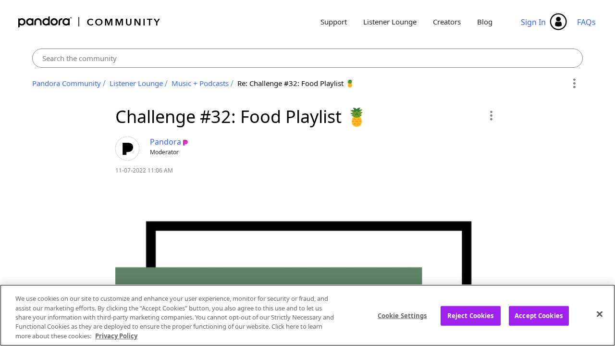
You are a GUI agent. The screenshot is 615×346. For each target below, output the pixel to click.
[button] (491, 115)
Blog (484, 21)
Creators (447, 21)
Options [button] (574, 83)
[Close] (599, 314)
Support (333, 21)
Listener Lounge (390, 21)
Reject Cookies (470, 315)
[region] (307, 315)
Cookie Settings (402, 315)
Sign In (533, 22)
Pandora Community (89, 21)
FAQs (586, 22)
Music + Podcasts (200, 83)
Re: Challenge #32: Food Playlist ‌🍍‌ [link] (296, 83)
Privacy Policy (116, 336)
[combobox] (307, 58)
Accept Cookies (539, 315)
